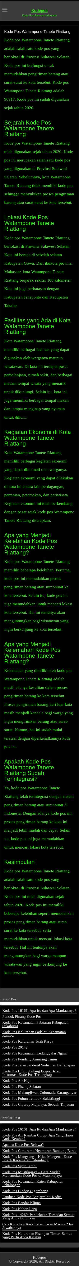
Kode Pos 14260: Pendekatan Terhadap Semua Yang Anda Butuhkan (38, 1216)
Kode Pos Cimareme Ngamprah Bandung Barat (39, 1150)
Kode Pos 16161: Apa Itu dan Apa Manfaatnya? (39, 1010)
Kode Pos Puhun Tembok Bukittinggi (31, 1098)
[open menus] (5, 10)
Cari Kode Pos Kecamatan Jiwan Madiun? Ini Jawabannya (37, 1226)
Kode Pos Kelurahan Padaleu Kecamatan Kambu (34, 1033)
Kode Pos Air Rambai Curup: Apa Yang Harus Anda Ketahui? (38, 1137)
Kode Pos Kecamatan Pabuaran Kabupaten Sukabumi (35, 1024)
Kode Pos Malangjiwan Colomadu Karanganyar (39, 1092)
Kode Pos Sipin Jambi (19, 1166)
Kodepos (39, 10)
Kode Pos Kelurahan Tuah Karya (27, 1041)
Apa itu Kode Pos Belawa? (23, 1144)
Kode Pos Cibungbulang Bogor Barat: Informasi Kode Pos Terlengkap (31, 1073)
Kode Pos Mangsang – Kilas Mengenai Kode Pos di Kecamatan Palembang (37, 1158)
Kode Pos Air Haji (16, 1080)
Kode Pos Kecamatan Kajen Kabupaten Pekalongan (32, 1183)
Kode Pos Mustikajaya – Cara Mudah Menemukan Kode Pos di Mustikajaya (32, 1173)
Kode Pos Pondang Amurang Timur (29, 1059)
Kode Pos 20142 (15, 1047)
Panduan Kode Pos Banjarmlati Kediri (32, 1197)
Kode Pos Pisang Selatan (21, 1086)
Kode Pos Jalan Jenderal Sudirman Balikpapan (38, 1065)
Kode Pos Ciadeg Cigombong (25, 1191)
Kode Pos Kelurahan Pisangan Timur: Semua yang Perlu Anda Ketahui (37, 1235)
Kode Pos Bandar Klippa (21, 1203)
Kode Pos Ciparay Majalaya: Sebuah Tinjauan (38, 1104)
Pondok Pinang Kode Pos (21, 1016)
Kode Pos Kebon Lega (19, 1209)
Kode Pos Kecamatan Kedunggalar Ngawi (34, 1053)
